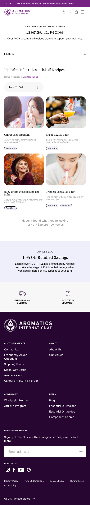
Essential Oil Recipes (62, 405)
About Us (55, 349)
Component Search (61, 417)
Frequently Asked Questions (15, 356)
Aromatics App (13, 375)
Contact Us (11, 349)
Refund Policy (77, 481)
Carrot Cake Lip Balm (17, 134)
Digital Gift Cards (15, 369)
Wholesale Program (16, 400)
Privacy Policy (11, 481)
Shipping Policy (14, 364)
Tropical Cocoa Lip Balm (60, 191)
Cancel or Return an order (21, 380)
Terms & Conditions (34, 481)
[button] (83, 12)
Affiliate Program (15, 405)
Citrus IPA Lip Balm (57, 134)
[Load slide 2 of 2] (11, 3)
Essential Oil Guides (62, 411)
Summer (66, 205)
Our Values (56, 355)
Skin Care (10, 148)
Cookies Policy (57, 481)
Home (7, 76)
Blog (52, 400)
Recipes (16, 76)
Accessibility (10, 485)
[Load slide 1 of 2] (7, 3)
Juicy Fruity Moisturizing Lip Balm (21, 193)
